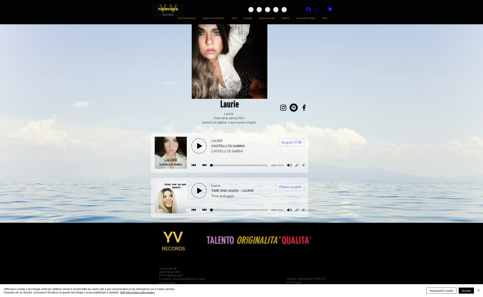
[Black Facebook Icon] (304, 108)
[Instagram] (283, 108)
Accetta (466, 290)
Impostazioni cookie (441, 290)
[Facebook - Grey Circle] (251, 9)
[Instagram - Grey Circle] (275, 9)
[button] (330, 8)
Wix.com (169, 282)
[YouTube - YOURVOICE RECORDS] (267, 9)
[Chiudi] (478, 290)
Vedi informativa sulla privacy (137, 292)
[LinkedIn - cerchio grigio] (284, 9)
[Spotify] (294, 108)
